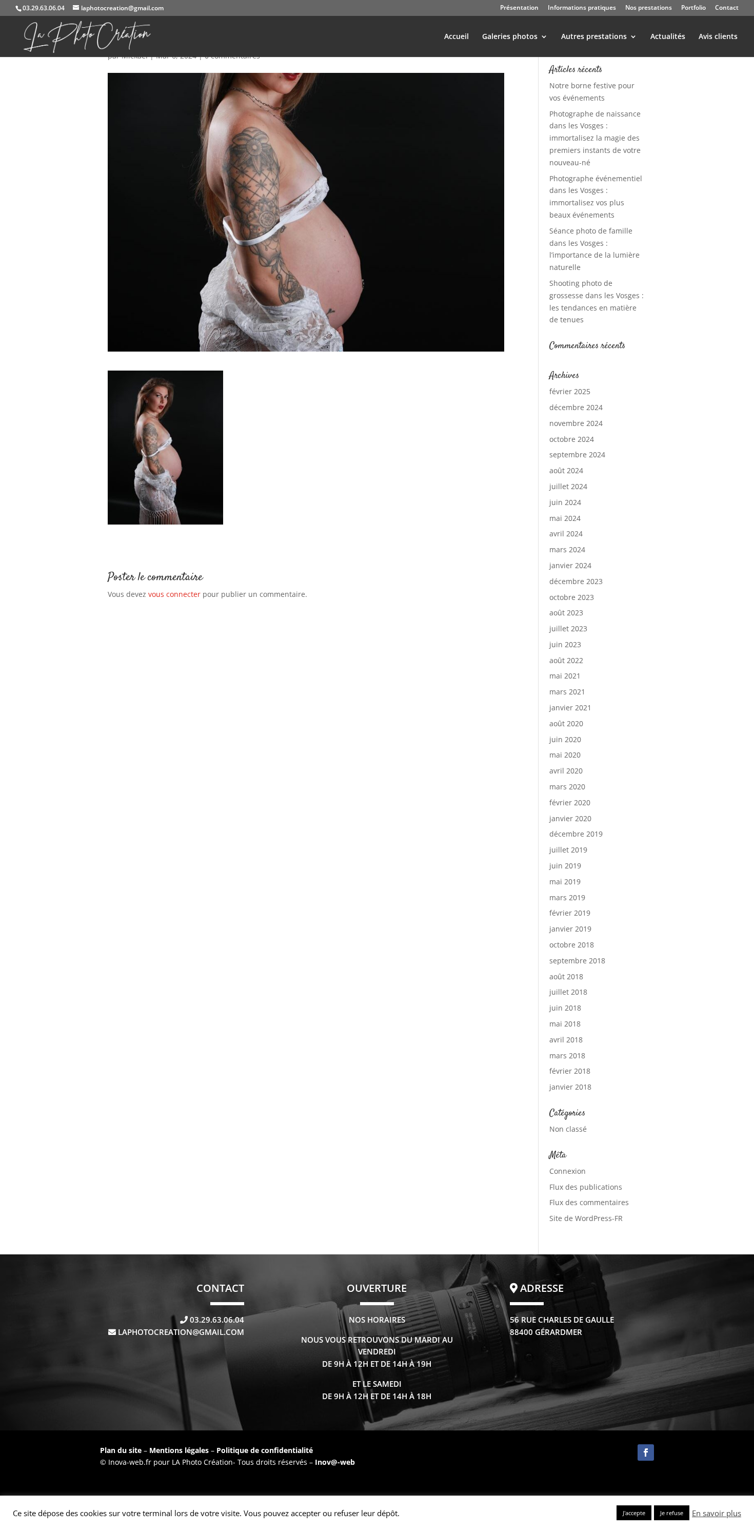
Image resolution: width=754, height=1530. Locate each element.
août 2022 (566, 660)
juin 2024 (565, 502)
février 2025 (569, 391)
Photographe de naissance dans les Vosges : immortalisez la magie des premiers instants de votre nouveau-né (595, 138)
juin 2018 (565, 1008)
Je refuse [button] (671, 1513)
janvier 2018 (570, 1087)
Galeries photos (510, 37)
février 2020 (569, 802)
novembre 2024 (576, 423)
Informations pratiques (582, 8)
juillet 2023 (568, 628)
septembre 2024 (577, 454)
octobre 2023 (571, 597)
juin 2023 (565, 644)
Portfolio (693, 8)
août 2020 (566, 723)
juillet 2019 (568, 850)
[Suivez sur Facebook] (646, 1452)
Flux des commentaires (589, 1202)
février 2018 (569, 1071)
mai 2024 (565, 518)
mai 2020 (565, 755)
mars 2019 (567, 897)
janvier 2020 (570, 818)
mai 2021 (565, 676)
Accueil (456, 37)
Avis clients (718, 37)
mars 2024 (567, 549)
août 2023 (566, 612)
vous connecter (174, 594)
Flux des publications (585, 1187)
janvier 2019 (570, 929)
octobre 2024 (571, 439)
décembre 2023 (576, 581)
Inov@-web (335, 1462)
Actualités (667, 37)
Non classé (568, 1129)
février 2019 (569, 913)
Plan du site (121, 1450)
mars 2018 (567, 1055)
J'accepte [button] (634, 1513)
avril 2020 (566, 771)
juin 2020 (565, 739)
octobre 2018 (571, 945)
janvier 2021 (570, 707)
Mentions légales (180, 1450)
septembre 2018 (577, 960)
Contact (727, 8)
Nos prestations (648, 8)
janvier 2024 (570, 565)
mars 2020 (567, 786)
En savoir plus (716, 1513)
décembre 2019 (576, 834)
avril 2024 (566, 533)
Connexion (567, 1171)
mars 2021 (567, 691)
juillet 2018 (568, 992)
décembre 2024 (576, 407)
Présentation (519, 8)
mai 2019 (565, 881)
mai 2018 (565, 1024)
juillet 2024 (568, 486)
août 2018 (566, 976)
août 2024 (566, 470)
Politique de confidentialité (264, 1450)
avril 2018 (566, 1039)
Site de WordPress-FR (586, 1218)
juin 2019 (565, 865)
